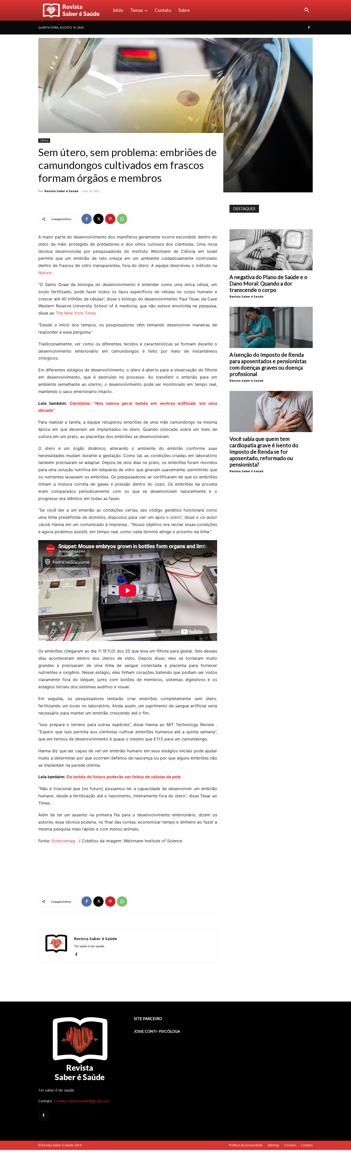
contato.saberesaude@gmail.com (81, 1101)
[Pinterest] (110, 219)
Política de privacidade (246, 1145)
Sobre (184, 10)
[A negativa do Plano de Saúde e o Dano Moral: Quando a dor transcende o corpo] (271, 249)
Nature (44, 272)
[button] (306, 10)
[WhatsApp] (122, 219)
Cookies (290, 1145)
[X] (98, 219)
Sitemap (273, 1145)
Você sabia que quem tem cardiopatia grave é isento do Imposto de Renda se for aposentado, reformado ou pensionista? (263, 451)
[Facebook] (309, 27)
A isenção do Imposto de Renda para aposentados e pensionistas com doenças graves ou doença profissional (268, 364)
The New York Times (76, 313)
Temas (136, 10)
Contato (163, 10)
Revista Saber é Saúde (61, 191)
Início (118, 10)
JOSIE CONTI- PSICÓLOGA (157, 1031)
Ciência (44, 140)
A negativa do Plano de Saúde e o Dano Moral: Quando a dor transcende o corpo (268, 283)
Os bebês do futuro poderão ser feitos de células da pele (124, 776)
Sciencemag (63, 840)
